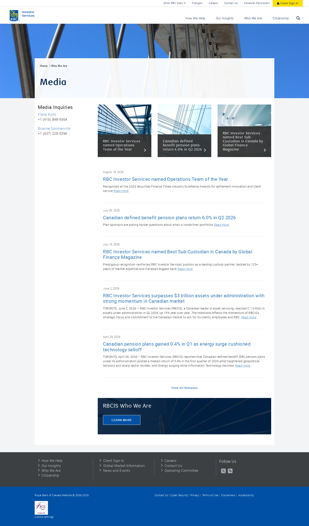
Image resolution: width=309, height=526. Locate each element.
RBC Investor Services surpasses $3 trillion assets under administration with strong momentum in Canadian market (183, 298)
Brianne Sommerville (54, 129)
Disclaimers (228, 495)
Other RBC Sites (174, 3)
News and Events (116, 471)
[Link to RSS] (230, 471)
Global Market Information (124, 466)
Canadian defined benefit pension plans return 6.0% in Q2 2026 (169, 217)
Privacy (194, 495)
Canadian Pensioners (257, 3)
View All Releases (184, 388)
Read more (121, 191)
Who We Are (59, 65)
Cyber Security (179, 495)
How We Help (52, 461)
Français (197, 3)
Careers (213, 3)
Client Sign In (289, 3)
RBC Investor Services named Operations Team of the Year (165, 179)
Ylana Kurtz (47, 114)
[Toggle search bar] (298, 18)
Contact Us (231, 3)
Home (44, 65)
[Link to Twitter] (223, 471)
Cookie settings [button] (44, 516)
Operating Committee (181, 471)
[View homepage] (30, 15)
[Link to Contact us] (41, 507)
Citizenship (50, 475)
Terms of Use (209, 495)
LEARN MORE (122, 420)
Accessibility (246, 495)
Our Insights (51, 466)
